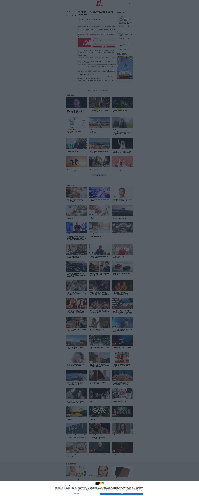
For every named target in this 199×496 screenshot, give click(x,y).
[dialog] (99, 488)
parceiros (64, 487)
